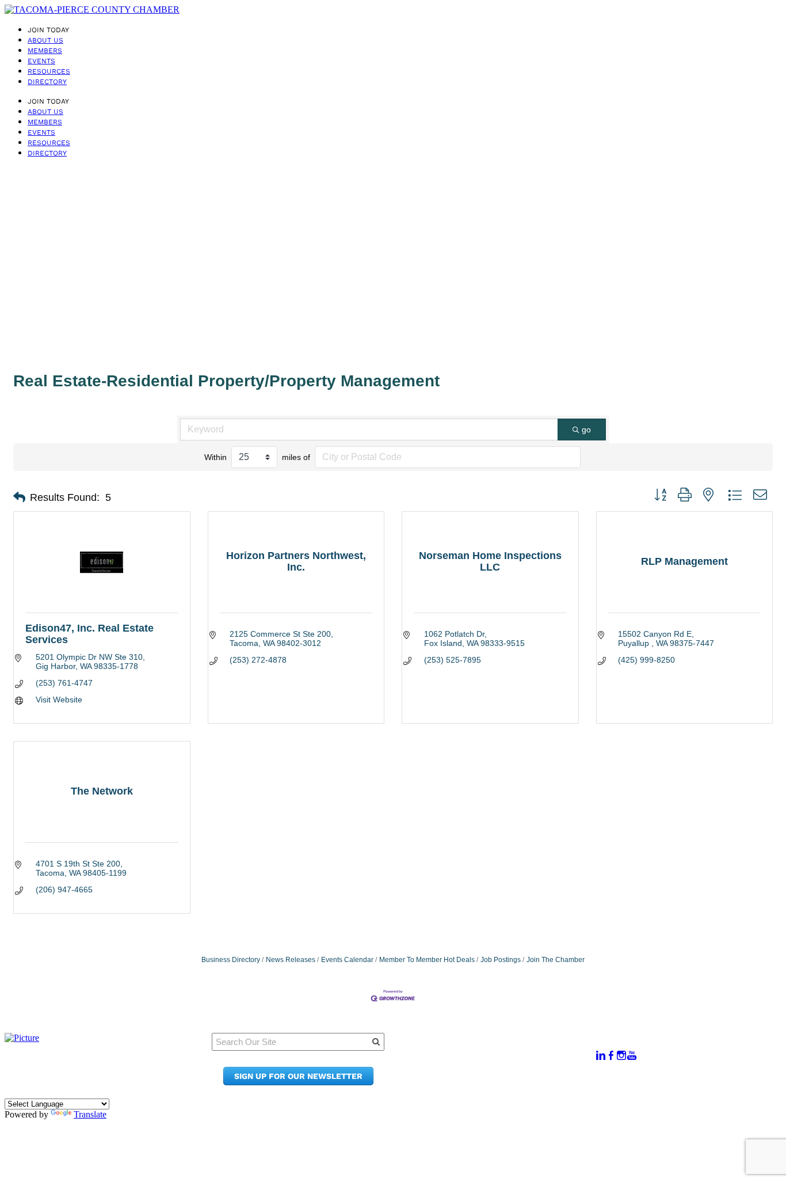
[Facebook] (611, 1056)
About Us (45, 40)
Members (45, 51)
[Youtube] (631, 1056)
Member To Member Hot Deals (427, 960)
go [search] (586, 429)
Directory (47, 82)
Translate (90, 1114)
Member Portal (497, 1049)
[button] (19, 497)
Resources (49, 71)
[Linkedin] (600, 1056)
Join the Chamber (504, 1082)
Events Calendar (347, 960)
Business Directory (230, 960)
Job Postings (500, 960)
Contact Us (489, 1071)
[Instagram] (621, 1056)
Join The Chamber (555, 960)
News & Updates (500, 1060)
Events (41, 61)
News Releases (290, 960)
